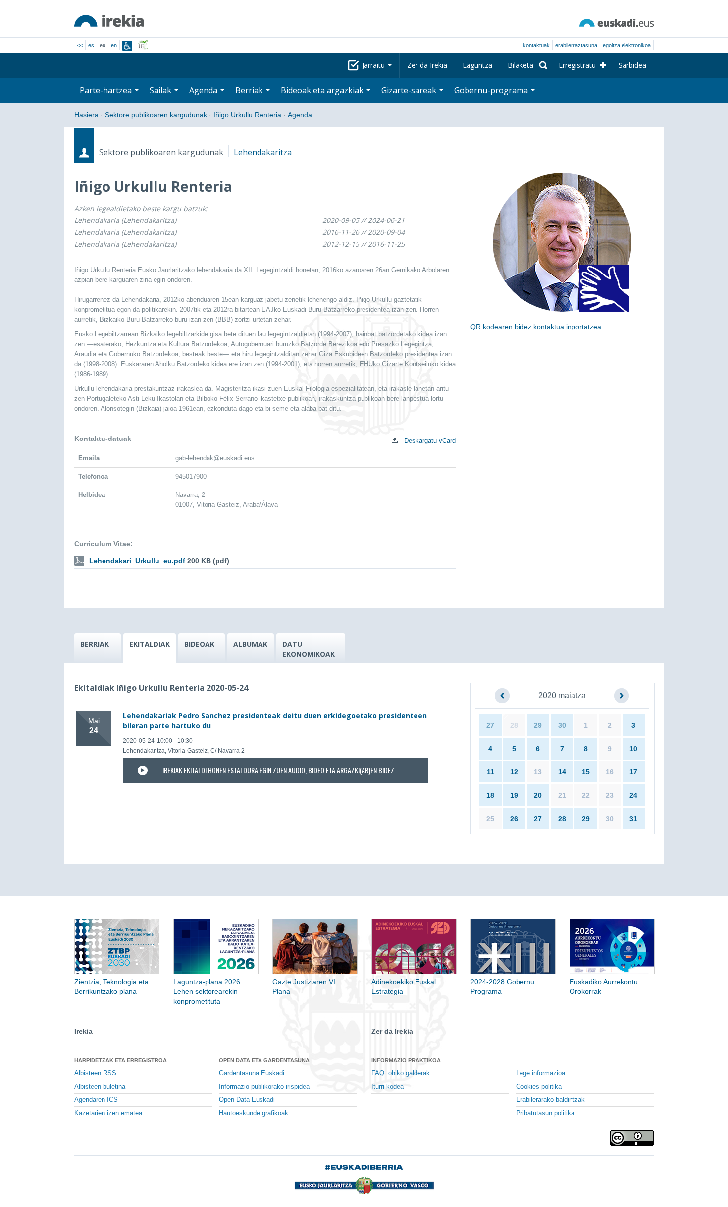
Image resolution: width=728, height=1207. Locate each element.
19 (514, 795)
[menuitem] (525, 65)
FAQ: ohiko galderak (400, 1073)
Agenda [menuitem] (204, 90)
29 (538, 725)
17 (633, 772)
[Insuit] (127, 46)
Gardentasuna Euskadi (251, 1073)
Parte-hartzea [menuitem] (107, 90)
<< (80, 45)
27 (490, 725)
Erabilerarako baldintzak (550, 1100)
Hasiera (86, 115)
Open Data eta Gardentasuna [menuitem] (264, 1060)
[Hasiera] (109, 21)
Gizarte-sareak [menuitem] (409, 90)
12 (514, 772)
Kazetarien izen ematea (108, 1113)
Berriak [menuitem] (250, 90)
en (114, 45)
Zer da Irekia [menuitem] (427, 65)
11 (490, 772)
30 (562, 725)
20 (538, 795)
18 (490, 795)
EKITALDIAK (149, 644)
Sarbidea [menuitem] (632, 65)
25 (490, 819)
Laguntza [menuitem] (477, 65)
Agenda (300, 115)
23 (610, 795)
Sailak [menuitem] (161, 90)
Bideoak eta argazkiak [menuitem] (323, 90)
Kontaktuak (536, 45)
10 (633, 749)
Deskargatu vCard (429, 440)
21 (562, 795)
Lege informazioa (540, 1073)
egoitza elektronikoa (627, 45)
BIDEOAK (199, 644)
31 (633, 819)
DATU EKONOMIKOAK (308, 648)
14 (562, 772)
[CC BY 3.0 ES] (632, 1138)
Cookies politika (539, 1086)
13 (538, 772)
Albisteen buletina (99, 1086)
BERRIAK (94, 644)
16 (610, 772)
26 (514, 819)
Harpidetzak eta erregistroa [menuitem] (120, 1060)
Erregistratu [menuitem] (577, 65)
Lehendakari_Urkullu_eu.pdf (137, 561)
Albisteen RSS (95, 1073)
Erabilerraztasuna (576, 45)
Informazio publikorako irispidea (264, 1086)
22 (586, 795)
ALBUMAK (250, 644)
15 (586, 772)
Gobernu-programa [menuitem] (492, 90)
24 (633, 795)
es (91, 45)
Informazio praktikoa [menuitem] (406, 1060)
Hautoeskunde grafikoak (253, 1113)
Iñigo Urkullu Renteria (247, 115)
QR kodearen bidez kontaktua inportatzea (535, 326)
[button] (502, 695)
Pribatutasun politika (545, 1113)
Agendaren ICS (96, 1100)
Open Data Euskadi (247, 1100)
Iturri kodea (387, 1086)
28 (514, 725)
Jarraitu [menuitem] (374, 65)
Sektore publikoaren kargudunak (156, 115)
